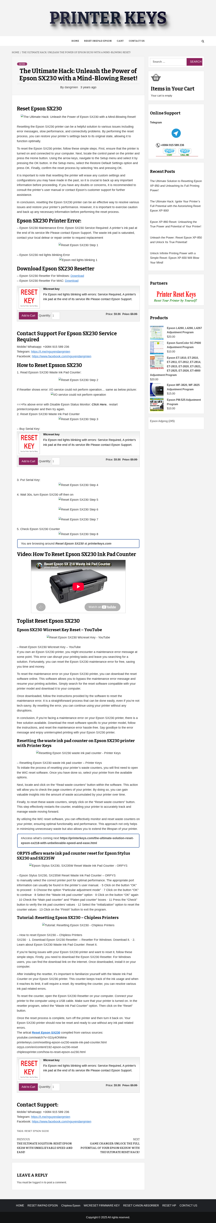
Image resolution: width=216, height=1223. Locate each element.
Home (75, 41)
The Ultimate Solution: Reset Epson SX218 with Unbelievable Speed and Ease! (45, 1146)
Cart (120, 41)
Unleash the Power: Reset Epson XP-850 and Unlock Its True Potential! (176, 240)
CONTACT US (188, 1205)
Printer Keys (108, 18)
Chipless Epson (70, 1205)
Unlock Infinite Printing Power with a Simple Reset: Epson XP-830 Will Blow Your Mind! (174, 258)
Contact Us (137, 41)
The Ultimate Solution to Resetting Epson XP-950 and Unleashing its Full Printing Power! (176, 185)
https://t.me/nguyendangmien (50, 351)
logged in (38, 1182)
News (22, 64)
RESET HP (169, 1205)
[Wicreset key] (29, 297)
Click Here (99, 404)
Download (77, 276)
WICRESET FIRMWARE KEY (102, 1205)
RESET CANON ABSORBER (141, 1205)
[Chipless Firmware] (176, 296)
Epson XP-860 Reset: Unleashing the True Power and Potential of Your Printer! (175, 224)
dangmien (72, 87)
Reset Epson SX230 (36, 1131)
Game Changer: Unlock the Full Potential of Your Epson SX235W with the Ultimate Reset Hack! (110, 1146)
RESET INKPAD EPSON (98, 41)
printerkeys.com (99, 543)
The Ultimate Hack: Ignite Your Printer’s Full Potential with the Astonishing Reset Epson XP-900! (175, 206)
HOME (20, 1205)
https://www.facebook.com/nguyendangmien (61, 356)
